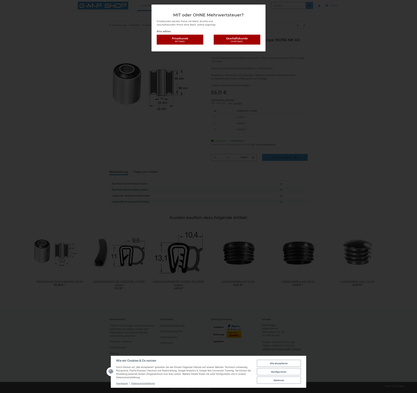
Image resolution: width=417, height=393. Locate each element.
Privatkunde (180, 39)
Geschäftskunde (237, 39)
